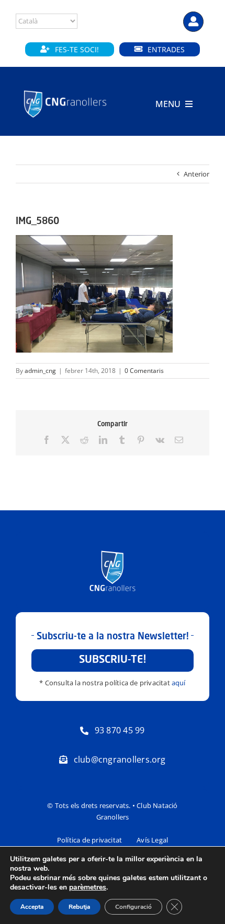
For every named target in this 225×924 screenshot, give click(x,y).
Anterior (196, 174)
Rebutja (79, 907)
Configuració (133, 907)
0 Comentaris (144, 370)
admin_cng (40, 370)
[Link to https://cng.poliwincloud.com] (193, 21)
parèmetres (87, 887)
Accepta (31, 907)
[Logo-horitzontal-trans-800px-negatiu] (65, 91)
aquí (179, 682)
